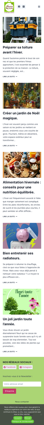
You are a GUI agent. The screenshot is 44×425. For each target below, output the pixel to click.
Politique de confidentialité (22, 421)
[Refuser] (41, 414)
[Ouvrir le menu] (39, 6)
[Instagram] (24, 7)
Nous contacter (22, 401)
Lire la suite (10, 76)
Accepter (17, 418)
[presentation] (22, 30)
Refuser (28, 418)
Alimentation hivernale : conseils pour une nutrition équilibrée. (22, 187)
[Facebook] (19, 7)
